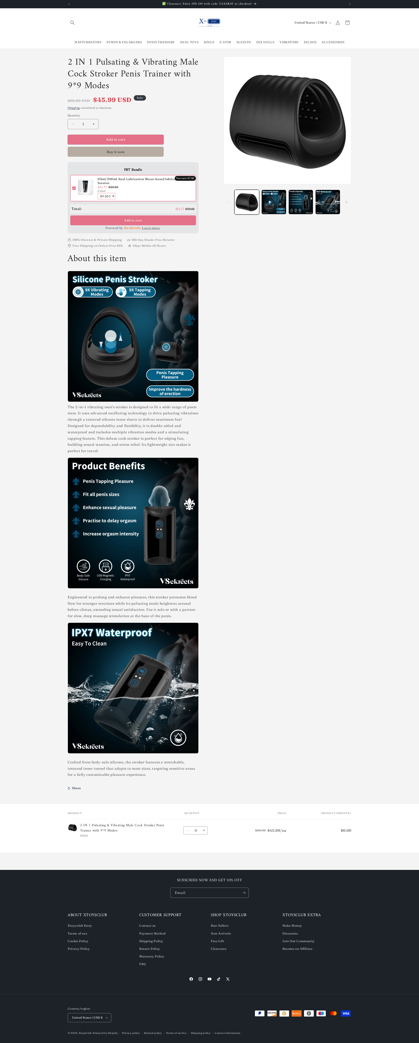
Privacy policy (131, 1032)
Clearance (218, 949)
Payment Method (152, 933)
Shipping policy (201, 1032)
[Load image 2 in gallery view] (273, 202)
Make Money (292, 926)
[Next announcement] (350, 4)
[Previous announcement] (69, 4)
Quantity (74, 115)
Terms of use (77, 933)
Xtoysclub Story (80, 926)
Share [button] (76, 788)
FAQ (142, 964)
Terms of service (176, 1032)
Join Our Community (298, 941)
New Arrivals (221, 933)
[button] (72, 23)
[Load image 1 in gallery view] (246, 202)
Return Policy (149, 949)
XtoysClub (85, 1032)
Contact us (147, 926)
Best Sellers (219, 926)
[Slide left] (228, 202)
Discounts (290, 933)
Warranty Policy (151, 956)
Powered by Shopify (105, 1032)
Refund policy (153, 1032)
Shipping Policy (151, 941)
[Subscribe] (244, 893)
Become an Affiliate (297, 949)
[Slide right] (346, 202)
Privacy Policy (79, 949)
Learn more (151, 228)
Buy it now (116, 152)
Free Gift (217, 941)
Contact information (227, 1032)
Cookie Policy (78, 941)
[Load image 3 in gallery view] (300, 202)
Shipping (74, 107)
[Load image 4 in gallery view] (327, 202)
